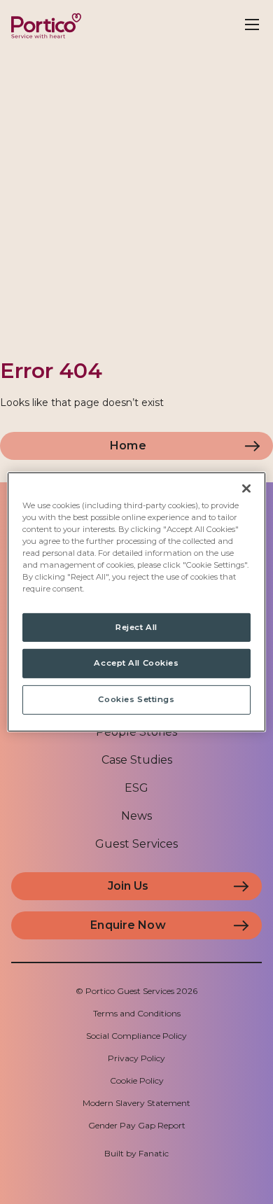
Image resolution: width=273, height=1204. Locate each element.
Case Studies (137, 759)
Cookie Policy (137, 1080)
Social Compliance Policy (136, 1035)
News (136, 815)
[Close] (246, 488)
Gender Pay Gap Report (137, 1125)
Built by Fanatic (136, 1153)
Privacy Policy (136, 1058)
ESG (136, 787)
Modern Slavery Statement (136, 1103)
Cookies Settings (136, 699)
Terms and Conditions (137, 1013)
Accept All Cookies (136, 663)
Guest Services (136, 843)
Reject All (136, 626)
